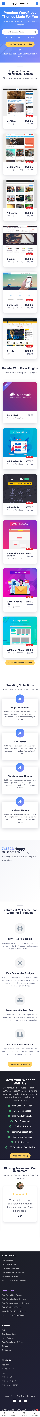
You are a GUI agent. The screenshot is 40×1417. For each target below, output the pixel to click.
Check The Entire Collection (20, 663)
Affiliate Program (9, 1381)
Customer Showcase (10, 1268)
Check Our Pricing (20, 1156)
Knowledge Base (9, 1334)
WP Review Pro (15, 461)
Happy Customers (13, 850)
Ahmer (20, 1230)
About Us (6, 1365)
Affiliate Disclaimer (10, 1385)
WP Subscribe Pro (14, 602)
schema (31, 37)
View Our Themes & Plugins (20, 44)
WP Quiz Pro (13, 507)
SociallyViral (13, 167)
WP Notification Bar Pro (15, 554)
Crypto (10, 351)
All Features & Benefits (20, 1064)
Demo (15, 102)
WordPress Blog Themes (12, 1295)
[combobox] (20, 31)
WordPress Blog (8, 1260)
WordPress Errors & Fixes (12, 1342)
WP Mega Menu (15, 650)
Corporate (12, 305)
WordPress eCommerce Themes (15, 1303)
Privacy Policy (8, 1369)
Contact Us (6, 1350)
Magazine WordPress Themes (14, 1311)
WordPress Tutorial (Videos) (13, 1272)
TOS (3, 1373)
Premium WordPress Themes (14, 1280)
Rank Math (12, 415)
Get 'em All (24, 102)
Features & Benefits (10, 1276)
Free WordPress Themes (12, 1307)
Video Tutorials (8, 1338)
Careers (5, 1346)
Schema (11, 121)
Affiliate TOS (7, 1377)
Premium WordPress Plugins (13, 1315)
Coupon (11, 259)
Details (20, 102)
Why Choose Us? (9, 1264)
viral (24, 37)
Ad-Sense (12, 213)
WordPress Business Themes (14, 1299)
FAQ (3, 1330)
